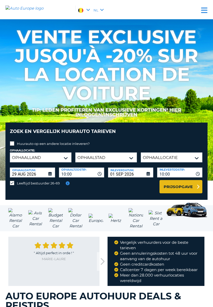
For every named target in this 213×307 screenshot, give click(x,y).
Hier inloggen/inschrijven (128, 112)
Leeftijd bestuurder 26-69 (38, 183)
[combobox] (81, 172)
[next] (102, 261)
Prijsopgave (178, 186)
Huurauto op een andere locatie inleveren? (53, 144)
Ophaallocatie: (22, 150)
